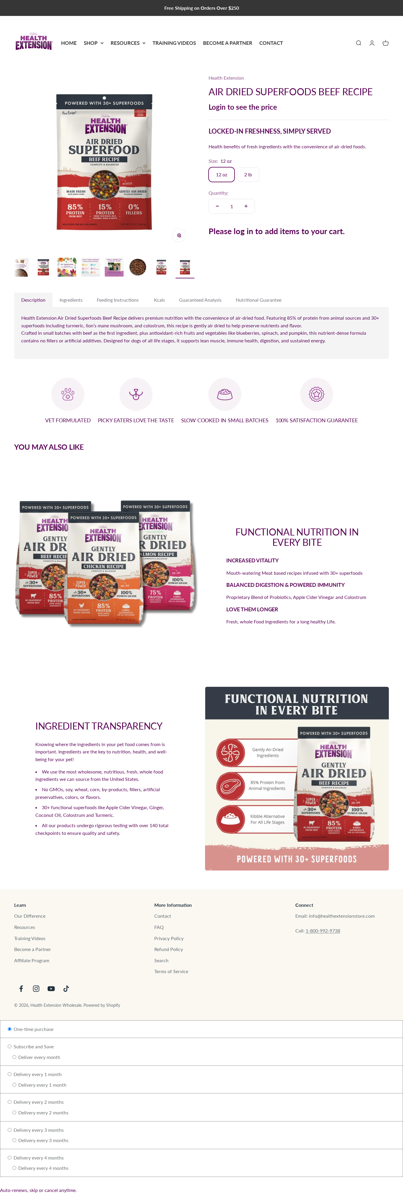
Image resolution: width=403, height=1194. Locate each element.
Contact (271, 43)
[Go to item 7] (43, 268)
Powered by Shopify (101, 1005)
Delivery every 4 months (38, 1157)
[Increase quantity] (246, 206)
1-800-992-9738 (323, 930)
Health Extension (226, 78)
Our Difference (29, 916)
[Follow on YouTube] (51, 989)
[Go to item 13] (185, 268)
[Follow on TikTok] (66, 989)
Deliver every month (38, 1057)
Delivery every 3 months (38, 1130)
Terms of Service (171, 971)
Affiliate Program (31, 960)
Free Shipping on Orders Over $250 (201, 8)
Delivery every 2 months (38, 1102)
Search (161, 960)
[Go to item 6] (19, 268)
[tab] (33, 300)
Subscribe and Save (33, 1046)
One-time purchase (32, 1029)
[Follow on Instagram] (36, 989)
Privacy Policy (169, 938)
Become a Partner (227, 43)
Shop (91, 43)
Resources (125, 43)
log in (243, 231)
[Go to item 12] (161, 268)
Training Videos (174, 43)
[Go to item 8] (67, 268)
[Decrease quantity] (217, 206)
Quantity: (218, 193)
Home (69, 43)
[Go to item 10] (114, 268)
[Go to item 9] (90, 268)
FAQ (159, 927)
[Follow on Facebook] (21, 989)
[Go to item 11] (137, 268)
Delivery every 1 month (37, 1074)
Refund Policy (168, 949)
